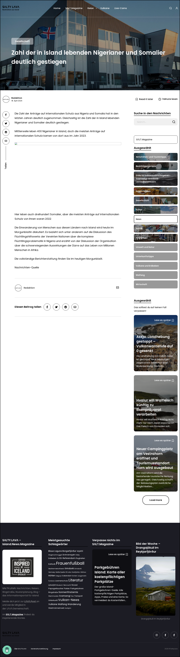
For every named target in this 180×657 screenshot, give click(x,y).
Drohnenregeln (69, 554)
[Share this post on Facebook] (5, 114)
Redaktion (16, 98)
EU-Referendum (67, 558)
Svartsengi (64, 595)
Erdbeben (52, 558)
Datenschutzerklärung (39, 649)
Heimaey (51, 572)
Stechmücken (53, 596)
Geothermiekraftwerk (56, 568)
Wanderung (74, 604)
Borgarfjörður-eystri (72, 550)
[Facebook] (165, 635)
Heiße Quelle (60, 572)
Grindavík (78, 568)
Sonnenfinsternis (68, 592)
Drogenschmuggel (55, 555)
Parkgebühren (77, 588)
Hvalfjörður (76, 572)
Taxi (72, 596)
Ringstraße (53, 592)
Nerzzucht (67, 585)
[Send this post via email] (5, 141)
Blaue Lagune (55, 551)
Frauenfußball (70, 563)
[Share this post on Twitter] (5, 123)
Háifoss (83, 572)
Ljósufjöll (52, 585)
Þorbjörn (68, 608)
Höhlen (51, 575)
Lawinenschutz (61, 580)
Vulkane (104, 8)
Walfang (62, 604)
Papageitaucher (55, 588)
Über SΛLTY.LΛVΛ (20, 649)
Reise (90, 8)
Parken (67, 588)
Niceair (75, 585)
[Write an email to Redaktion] (116, 287)
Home (57, 8)
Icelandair (66, 575)
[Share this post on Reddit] (5, 132)
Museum (59, 585)
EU (58, 558)
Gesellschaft (22, 41)
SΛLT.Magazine (73, 8)
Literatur (75, 580)
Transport (78, 596)
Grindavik (69, 568)
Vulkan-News (68, 600)
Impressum (57, 649)
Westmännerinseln (56, 608)
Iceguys (59, 576)
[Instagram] (156, 635)
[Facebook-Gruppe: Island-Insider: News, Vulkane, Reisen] (174, 635)
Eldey (78, 555)
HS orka (68, 572)
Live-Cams (120, 8)
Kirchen (74, 576)
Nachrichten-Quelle (27, 267)
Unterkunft (53, 600)
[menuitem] (57, 9)
